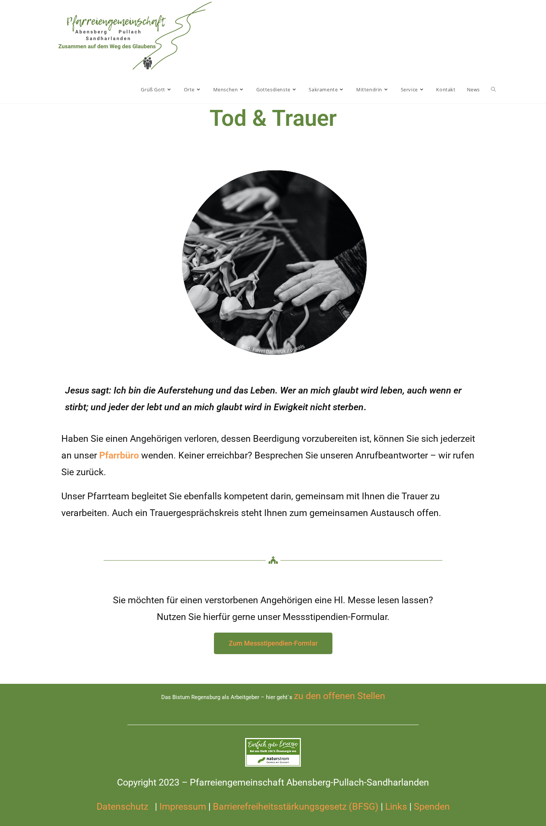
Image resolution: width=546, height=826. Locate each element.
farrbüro (122, 455)
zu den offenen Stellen (339, 695)
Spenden (432, 806)
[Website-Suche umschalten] (493, 89)
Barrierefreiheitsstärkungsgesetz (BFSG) (295, 806)
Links (396, 806)
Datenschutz (123, 806)
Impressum (181, 806)
